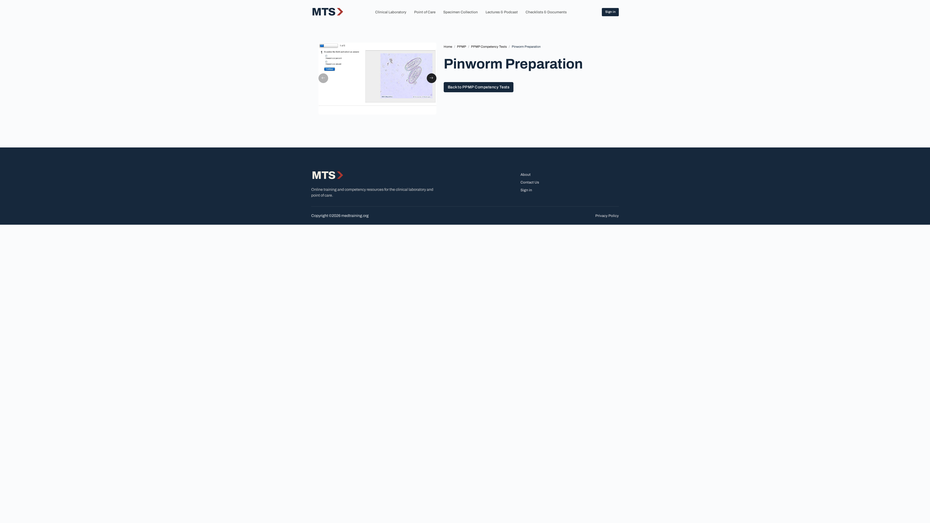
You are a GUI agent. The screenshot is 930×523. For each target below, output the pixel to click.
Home (448, 46)
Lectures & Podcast (502, 12)
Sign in (610, 12)
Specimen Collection (460, 12)
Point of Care (424, 12)
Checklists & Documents (546, 12)
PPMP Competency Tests (489, 46)
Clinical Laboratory (390, 12)
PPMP (461, 46)
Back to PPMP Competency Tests (479, 87)
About (525, 175)
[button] (323, 78)
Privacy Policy (607, 216)
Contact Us (529, 182)
